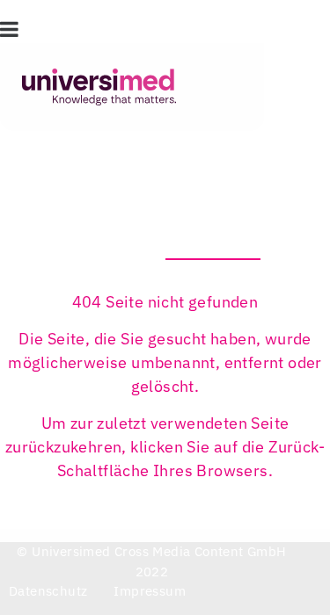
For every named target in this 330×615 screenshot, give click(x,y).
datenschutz (48, 590)
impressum (150, 590)
